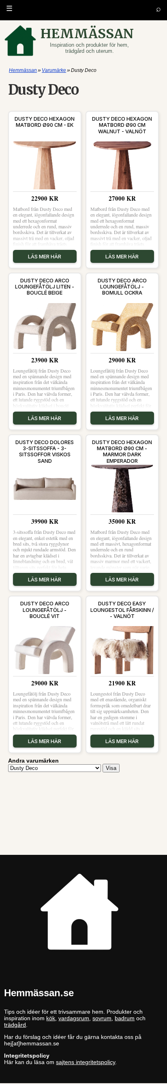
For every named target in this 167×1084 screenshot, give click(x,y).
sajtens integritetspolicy (85, 1062)
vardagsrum (73, 1018)
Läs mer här (44, 256)
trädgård (15, 1024)
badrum (125, 1018)
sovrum (101, 1018)
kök (50, 1018)
